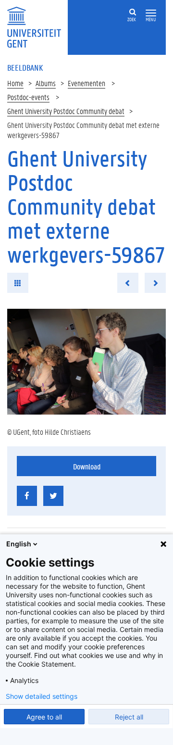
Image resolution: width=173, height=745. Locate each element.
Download (86, 466)
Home (15, 83)
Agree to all (44, 717)
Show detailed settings (41, 696)
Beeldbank (25, 67)
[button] (151, 13)
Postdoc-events (28, 97)
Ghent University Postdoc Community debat (65, 111)
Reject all (129, 717)
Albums (46, 83)
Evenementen (86, 83)
